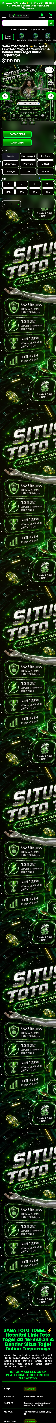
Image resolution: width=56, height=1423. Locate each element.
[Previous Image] (5, 96)
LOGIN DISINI (17, 142)
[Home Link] (19, 15)
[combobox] (25, 23)
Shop (4, 17)
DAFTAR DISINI (17, 134)
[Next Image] (51, 96)
